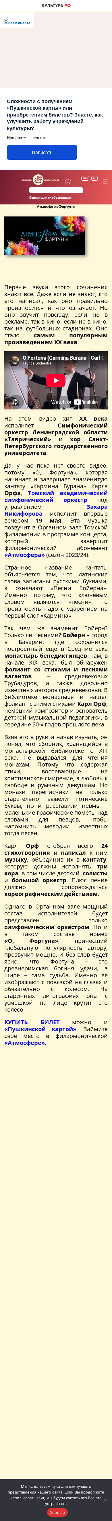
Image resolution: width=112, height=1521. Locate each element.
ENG (85, 178)
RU (94, 178)
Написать (42, 152)
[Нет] (105, 1500)
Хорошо (57, 1512)
